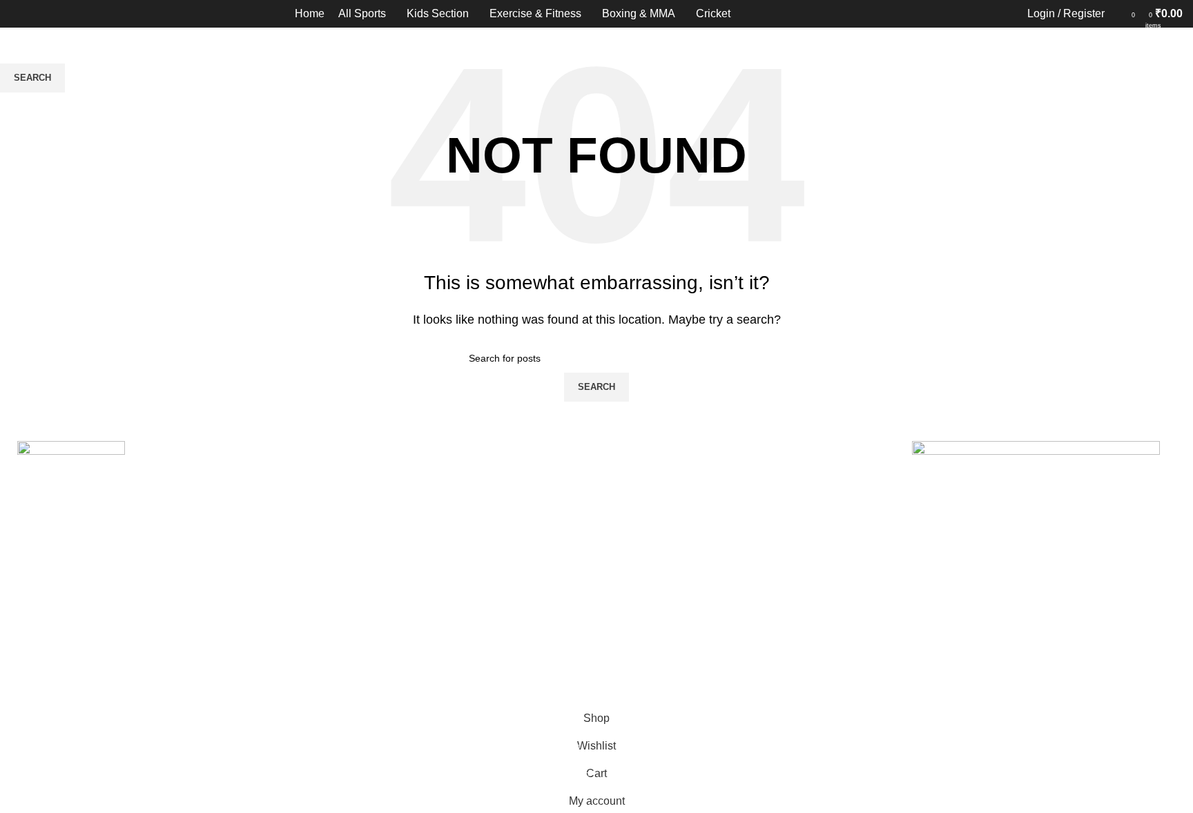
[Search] (1118, 14)
